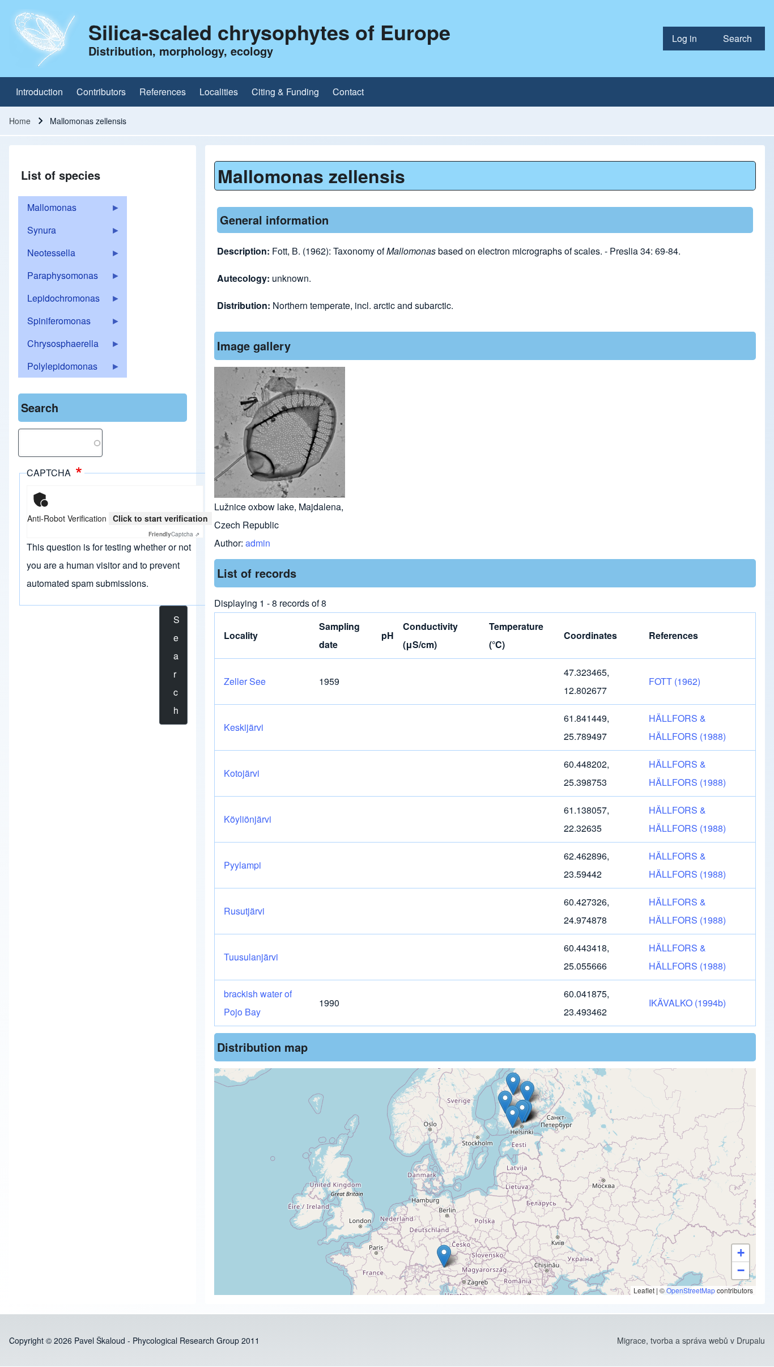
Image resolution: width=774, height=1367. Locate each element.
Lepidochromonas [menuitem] (59, 300)
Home (20, 120)
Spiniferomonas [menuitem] (54, 323)
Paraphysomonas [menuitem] (58, 278)
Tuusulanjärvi (251, 956)
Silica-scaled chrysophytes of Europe (269, 31)
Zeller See (245, 681)
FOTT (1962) (674, 681)
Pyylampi (242, 864)
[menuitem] (688, 38)
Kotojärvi (242, 773)
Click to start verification (160, 518)
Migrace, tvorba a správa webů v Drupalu (691, 1340)
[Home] (45, 38)
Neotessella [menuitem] (46, 255)
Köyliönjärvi (247, 819)
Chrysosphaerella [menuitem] (58, 346)
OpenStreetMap (690, 1290)
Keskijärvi (243, 727)
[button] (512, 1116)
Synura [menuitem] (37, 232)
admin (257, 542)
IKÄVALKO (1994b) (687, 1002)
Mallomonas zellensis (311, 176)
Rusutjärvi (244, 910)
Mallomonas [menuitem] (47, 210)
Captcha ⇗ (173, 534)
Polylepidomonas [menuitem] (57, 368)
